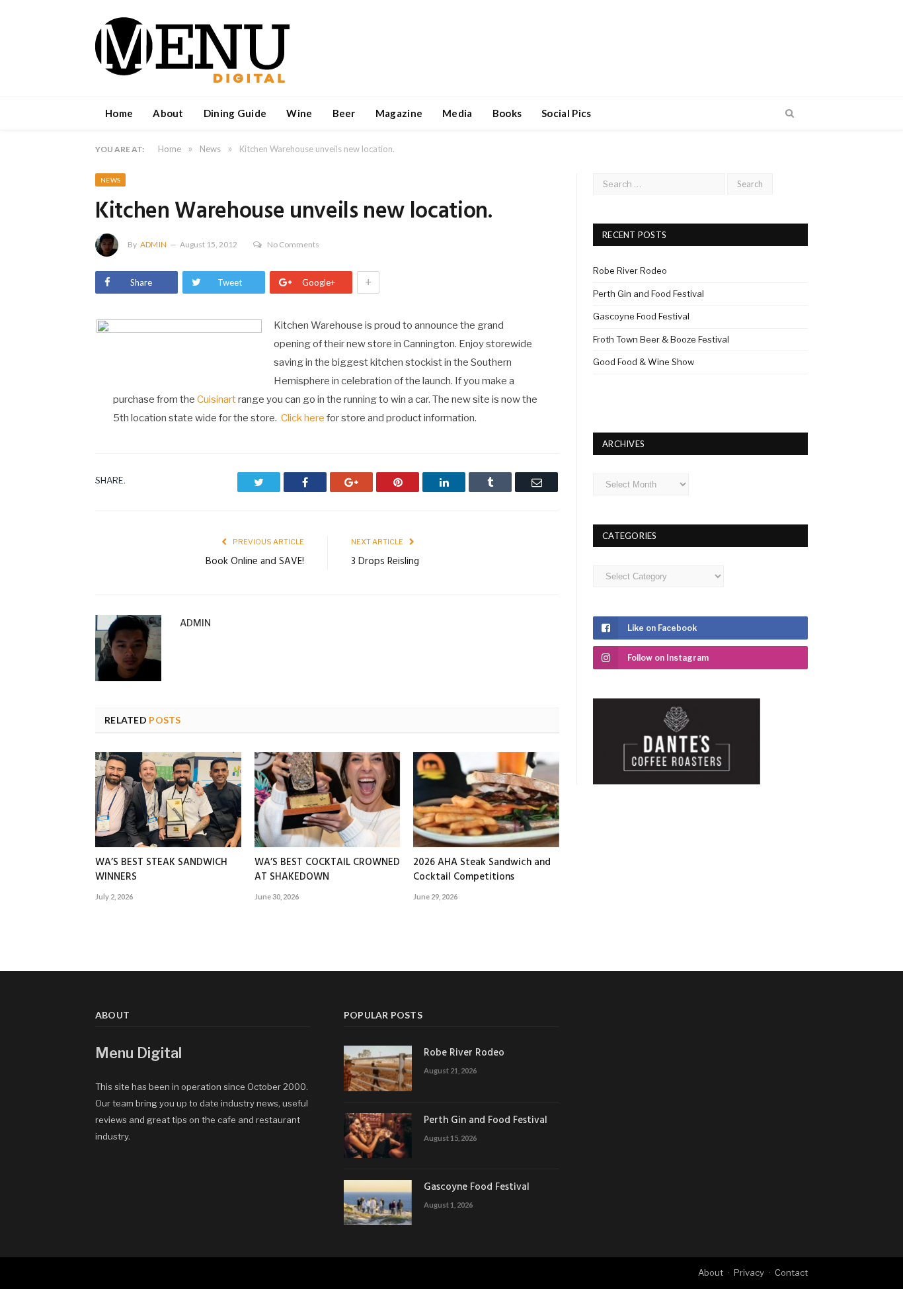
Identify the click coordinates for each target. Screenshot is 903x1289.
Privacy (749, 1272)
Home (119, 113)
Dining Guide (235, 113)
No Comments (293, 244)
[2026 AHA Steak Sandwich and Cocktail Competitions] (486, 799)
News (110, 180)
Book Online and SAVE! (255, 561)
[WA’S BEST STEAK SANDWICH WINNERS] (168, 799)
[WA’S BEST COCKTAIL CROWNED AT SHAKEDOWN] (328, 799)
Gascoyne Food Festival (641, 316)
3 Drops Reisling (385, 561)
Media (457, 113)
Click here (303, 418)
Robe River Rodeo (630, 270)
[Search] (789, 113)
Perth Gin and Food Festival (648, 293)
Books (507, 113)
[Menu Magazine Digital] (192, 48)
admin (153, 244)
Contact (791, 1272)
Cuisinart (216, 399)
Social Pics (566, 113)
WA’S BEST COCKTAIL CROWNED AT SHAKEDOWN (327, 869)
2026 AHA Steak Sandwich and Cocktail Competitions (482, 869)
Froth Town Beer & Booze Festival (661, 339)
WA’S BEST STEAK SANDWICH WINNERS (161, 869)
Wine (299, 113)
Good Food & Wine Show (643, 361)
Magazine (398, 113)
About (168, 113)
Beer (344, 113)
